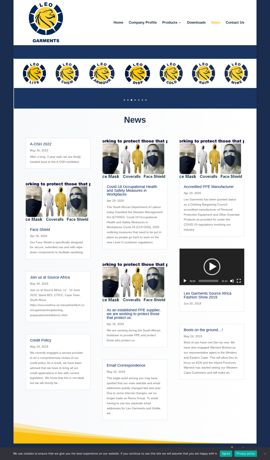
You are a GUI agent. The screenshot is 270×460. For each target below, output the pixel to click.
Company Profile (143, 22)
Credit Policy (40, 340)
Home (118, 22)
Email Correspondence (126, 365)
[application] (212, 267)
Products (169, 22)
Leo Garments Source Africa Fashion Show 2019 (207, 295)
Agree (226, 453)
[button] (212, 266)
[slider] (209, 281)
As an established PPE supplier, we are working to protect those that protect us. (134, 314)
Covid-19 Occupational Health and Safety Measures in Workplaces (132, 190)
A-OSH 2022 (40, 144)
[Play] (185, 281)
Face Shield (40, 229)
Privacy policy (245, 453)
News (215, 22)
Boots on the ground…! (203, 330)
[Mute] (232, 281)
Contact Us (235, 22)
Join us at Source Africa (50, 277)
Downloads (196, 22)
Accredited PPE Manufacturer (209, 187)
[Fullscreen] (239, 281)
